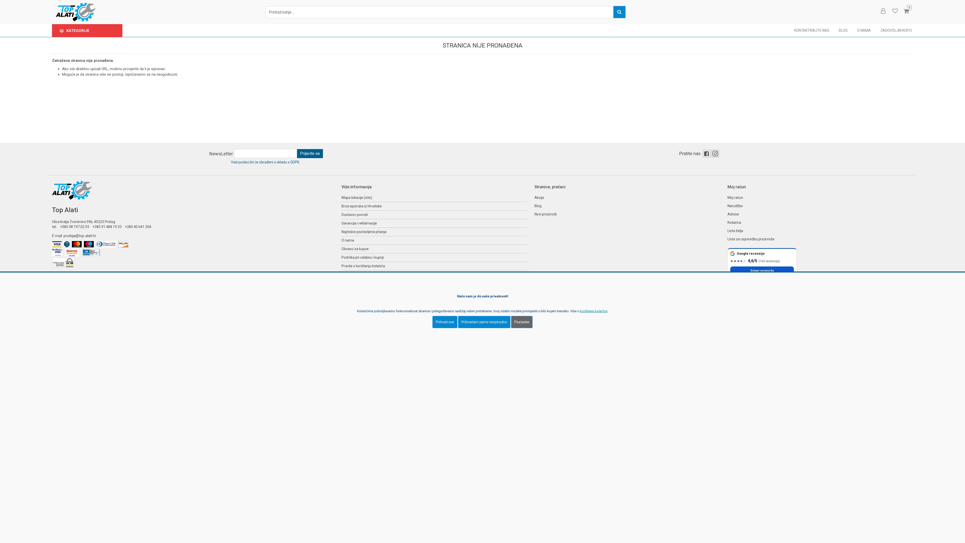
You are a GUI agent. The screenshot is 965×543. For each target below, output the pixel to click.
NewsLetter (221, 153)
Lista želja (735, 231)
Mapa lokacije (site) (357, 198)
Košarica (734, 222)
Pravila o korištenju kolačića (363, 266)
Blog (538, 206)
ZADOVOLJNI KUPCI (896, 30)
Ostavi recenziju (762, 271)
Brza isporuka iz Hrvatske (362, 206)
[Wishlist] (895, 11)
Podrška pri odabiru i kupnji (363, 257)
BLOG (843, 30)
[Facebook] (706, 153)
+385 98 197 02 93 (74, 227)
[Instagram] (715, 153)
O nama (864, 30)
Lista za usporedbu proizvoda (751, 239)
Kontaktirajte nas (811, 30)
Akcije (539, 198)
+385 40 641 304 (138, 227)
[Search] (619, 12)
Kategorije (78, 30)
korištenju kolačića (593, 311)
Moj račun (735, 198)
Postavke (521, 322)
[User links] (883, 11)
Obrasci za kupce (355, 249)
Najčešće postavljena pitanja (364, 232)
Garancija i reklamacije (359, 223)
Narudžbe (735, 206)
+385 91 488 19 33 (107, 227)
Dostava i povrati (355, 215)
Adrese (733, 214)
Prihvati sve (445, 322)
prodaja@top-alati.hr (80, 236)
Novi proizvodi (546, 214)
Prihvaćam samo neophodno (484, 322)
